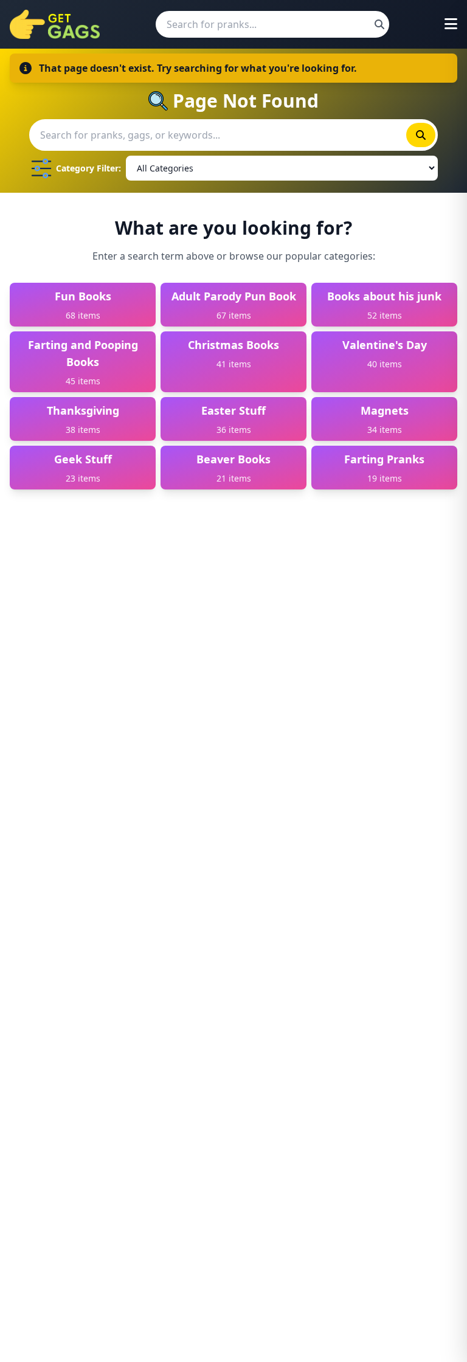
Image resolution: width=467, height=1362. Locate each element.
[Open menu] (451, 24)
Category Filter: (88, 168)
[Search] (379, 24)
